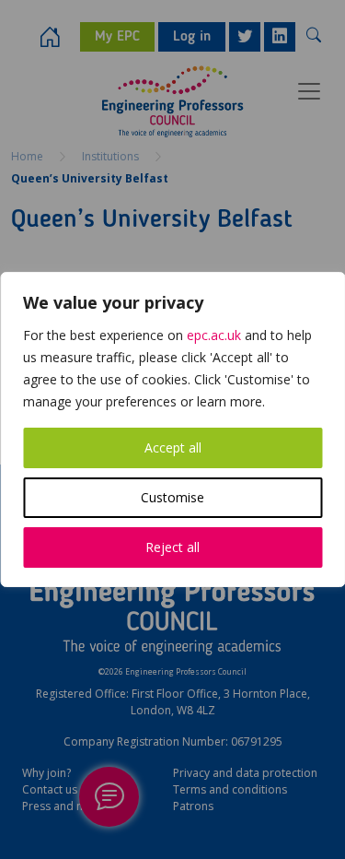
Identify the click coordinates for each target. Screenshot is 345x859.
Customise (172, 497)
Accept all (172, 447)
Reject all (172, 547)
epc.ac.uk (214, 335)
